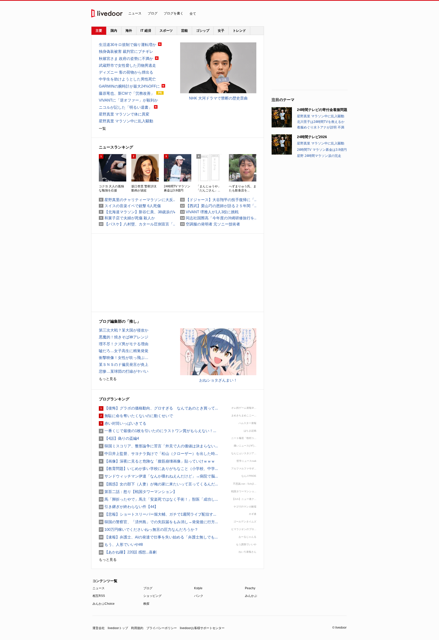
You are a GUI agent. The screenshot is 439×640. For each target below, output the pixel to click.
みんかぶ (251, 596)
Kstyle (198, 588)
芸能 (184, 30)
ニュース (135, 13)
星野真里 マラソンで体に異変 (124, 114)
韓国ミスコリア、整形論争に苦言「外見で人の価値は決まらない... (158, 446)
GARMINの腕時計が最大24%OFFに (129, 86)
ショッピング (152, 596)
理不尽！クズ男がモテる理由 (123, 344)
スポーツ (166, 30)
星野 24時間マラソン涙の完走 (319, 156)
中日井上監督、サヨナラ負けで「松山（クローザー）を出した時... (158, 453)
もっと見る (108, 379)
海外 (129, 30)
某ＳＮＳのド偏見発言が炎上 (123, 364)
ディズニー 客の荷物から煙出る (126, 72)
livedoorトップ (118, 628)
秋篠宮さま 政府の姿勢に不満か (126, 58)
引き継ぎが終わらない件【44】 (128, 506)
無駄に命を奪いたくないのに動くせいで (136, 416)
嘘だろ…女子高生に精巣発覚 (123, 351)
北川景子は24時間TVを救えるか (320, 122)
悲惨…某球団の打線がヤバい (123, 371)
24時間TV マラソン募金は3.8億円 (322, 150)
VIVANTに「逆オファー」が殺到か (128, 100)
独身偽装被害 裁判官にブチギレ (126, 51)
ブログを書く (173, 13)
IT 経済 (145, 30)
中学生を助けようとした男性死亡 (127, 79)
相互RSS (98, 596)
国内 (114, 30)
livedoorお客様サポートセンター (202, 628)
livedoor (107, 13)
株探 (146, 603)
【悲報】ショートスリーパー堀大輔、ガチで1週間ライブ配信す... (157, 514)
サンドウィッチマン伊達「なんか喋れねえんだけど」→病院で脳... (158, 476)
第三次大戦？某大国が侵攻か (123, 330)
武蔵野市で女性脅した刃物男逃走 (127, 65)
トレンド (239, 30)
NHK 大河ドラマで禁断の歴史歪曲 (218, 98)
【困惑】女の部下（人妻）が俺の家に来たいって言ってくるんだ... (158, 484)
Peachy (250, 588)
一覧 (102, 128)
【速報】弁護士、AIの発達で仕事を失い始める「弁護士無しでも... (158, 537)
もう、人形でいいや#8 (121, 544)
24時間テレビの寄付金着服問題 (322, 110)
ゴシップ (202, 30)
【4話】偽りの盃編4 (119, 438)
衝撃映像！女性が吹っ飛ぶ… (123, 357)
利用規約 (137, 628)
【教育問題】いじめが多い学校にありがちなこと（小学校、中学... (158, 468)
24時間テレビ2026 (312, 137)
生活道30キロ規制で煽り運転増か (127, 44)
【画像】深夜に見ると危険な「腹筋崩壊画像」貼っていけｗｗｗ (157, 461)
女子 (221, 30)
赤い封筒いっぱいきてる (122, 423)
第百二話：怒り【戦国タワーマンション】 (138, 492)
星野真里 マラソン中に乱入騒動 (320, 116)
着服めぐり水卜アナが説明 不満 (320, 127)
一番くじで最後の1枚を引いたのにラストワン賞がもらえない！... (157, 431)
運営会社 (98, 628)
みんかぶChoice (103, 603)
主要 (99, 30)
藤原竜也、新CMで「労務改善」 (126, 93)
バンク (198, 596)
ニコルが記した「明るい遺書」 (125, 107)
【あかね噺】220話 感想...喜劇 (127, 552)
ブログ (153, 13)
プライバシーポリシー (161, 628)
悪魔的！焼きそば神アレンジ (123, 337)
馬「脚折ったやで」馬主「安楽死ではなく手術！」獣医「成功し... (158, 499)
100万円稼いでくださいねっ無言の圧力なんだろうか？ (148, 529)
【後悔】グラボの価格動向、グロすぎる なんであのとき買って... (158, 408)
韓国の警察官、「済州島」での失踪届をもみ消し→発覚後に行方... (158, 522)
